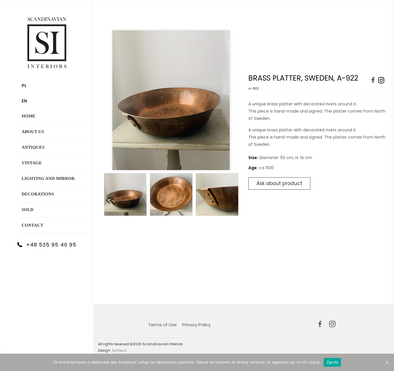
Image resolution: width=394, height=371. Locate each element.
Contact (32, 225)
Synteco (119, 350)
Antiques (33, 147)
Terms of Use (162, 325)
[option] (171, 100)
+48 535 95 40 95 (51, 244)
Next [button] (234, 199)
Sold (27, 209)
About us (33, 131)
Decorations (38, 194)
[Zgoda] (387, 362)
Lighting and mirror (48, 178)
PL (24, 86)
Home (28, 116)
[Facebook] (373, 80)
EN (24, 101)
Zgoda (332, 362)
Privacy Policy (196, 325)
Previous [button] (108, 199)
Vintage (32, 163)
